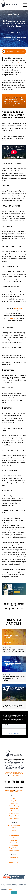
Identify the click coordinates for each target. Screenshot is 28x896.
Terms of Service (9, 790)
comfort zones (20, 63)
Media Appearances (14, 862)
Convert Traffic (14, 843)
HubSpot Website (14, 818)
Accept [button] (14, 892)
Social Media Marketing (14, 811)
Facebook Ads (14, 803)
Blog (14, 860)
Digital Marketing (14, 835)
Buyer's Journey (14, 14)
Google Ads (14, 801)
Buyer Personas (14, 838)
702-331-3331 (16, 776)
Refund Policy (19, 790)
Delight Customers (14, 848)
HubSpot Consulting (14, 813)
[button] (3, 51)
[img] (21, 51)
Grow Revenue (14, 845)
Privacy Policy (14, 791)
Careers (14, 827)
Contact (14, 830)
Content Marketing (14, 806)
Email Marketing (14, 808)
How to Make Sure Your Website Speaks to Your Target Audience (14, 678)
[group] (14, 51)
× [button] (24, 882)
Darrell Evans (15, 32)
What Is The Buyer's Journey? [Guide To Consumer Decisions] (14, 650)
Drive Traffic (14, 840)
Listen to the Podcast (14, 857)
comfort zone (10, 318)
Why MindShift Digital (14, 825)
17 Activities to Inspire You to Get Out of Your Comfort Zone (13, 706)
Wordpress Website (14, 816)
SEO (14, 798)
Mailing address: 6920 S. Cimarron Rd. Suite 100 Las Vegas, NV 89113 (14, 772)
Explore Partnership (14, 850)
